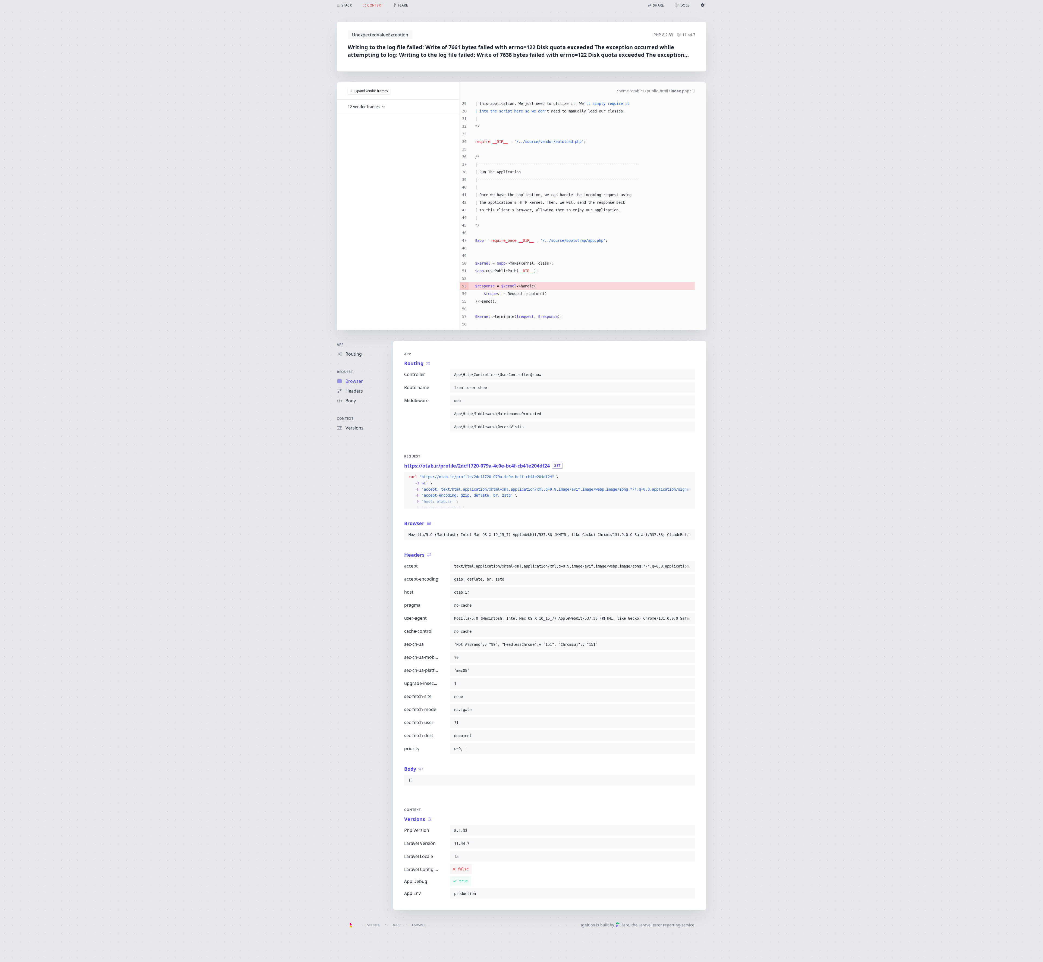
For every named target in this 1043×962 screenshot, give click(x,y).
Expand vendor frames (371, 91)
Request (345, 371)
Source (373, 925)
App (340, 344)
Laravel (418, 925)
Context (345, 418)
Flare (624, 924)
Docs (395, 925)
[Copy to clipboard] (689, 374)
